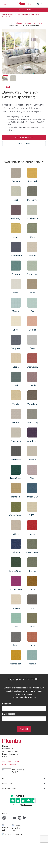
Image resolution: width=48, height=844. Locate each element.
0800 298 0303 (9, 764)
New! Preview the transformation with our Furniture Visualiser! (21, 15)
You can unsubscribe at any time (24, 697)
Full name (6, 703)
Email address (8, 714)
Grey (40, 23)
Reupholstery (16, 23)
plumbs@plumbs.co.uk (10, 761)
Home (6, 23)
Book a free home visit (24, 10)
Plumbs (24, 3)
